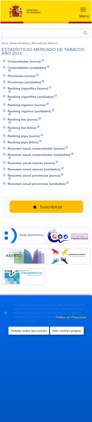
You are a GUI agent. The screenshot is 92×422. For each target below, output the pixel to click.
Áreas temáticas (20, 43)
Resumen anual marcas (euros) (31, 163)
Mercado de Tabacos (44, 43)
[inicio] (68, 236)
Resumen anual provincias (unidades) (37, 184)
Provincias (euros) (22, 76)
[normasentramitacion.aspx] (68, 256)
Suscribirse (51, 207)
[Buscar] (84, 32)
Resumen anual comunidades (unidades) (39, 155)
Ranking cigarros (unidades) (29, 111)
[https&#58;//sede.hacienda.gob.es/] (23, 236)
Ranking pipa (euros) (24, 136)
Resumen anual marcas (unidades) (34, 169)
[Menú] (83, 10)
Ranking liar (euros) (23, 119)
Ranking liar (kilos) (22, 128)
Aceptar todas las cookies (29, 330)
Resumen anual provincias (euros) (34, 175)
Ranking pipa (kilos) (23, 142)
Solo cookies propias (67, 330)
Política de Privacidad (71, 317)
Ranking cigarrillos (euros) (28, 88)
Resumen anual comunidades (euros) (36, 148)
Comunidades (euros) (24, 61)
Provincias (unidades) (24, 82)
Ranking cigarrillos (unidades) (31, 96)
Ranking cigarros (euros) (27, 105)
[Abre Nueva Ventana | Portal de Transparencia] (23, 277)
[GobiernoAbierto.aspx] (23, 256)
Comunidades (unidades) (27, 67)
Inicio (5, 43)
